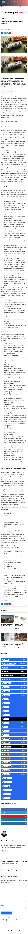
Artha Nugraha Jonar (6, 25)
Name (2, 898)
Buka (10, 91)
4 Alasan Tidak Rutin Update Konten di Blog (7, 643)
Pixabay (20, 74)
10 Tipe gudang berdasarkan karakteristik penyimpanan (18, 645)
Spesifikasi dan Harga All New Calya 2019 (7, 625)
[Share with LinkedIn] (7, 33)
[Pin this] (10, 33)
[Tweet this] (5, 33)
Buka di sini (14, 3)
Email (2, 905)
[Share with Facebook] (2, 33)
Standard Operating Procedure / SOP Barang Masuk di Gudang (19, 626)
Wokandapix (14, 74)
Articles (4, 850)
